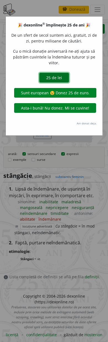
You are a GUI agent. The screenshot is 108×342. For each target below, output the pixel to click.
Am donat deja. (87, 123)
